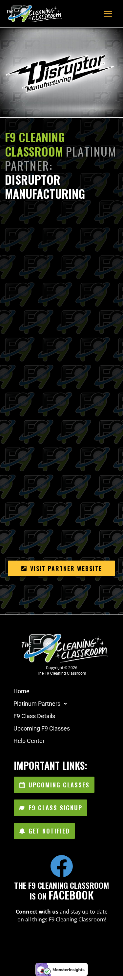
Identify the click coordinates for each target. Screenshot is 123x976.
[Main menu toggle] (107, 13)
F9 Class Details (34, 716)
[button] (62, 704)
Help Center (29, 740)
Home (21, 691)
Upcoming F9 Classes (41, 728)
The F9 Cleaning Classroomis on (61, 890)
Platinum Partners (36, 703)
